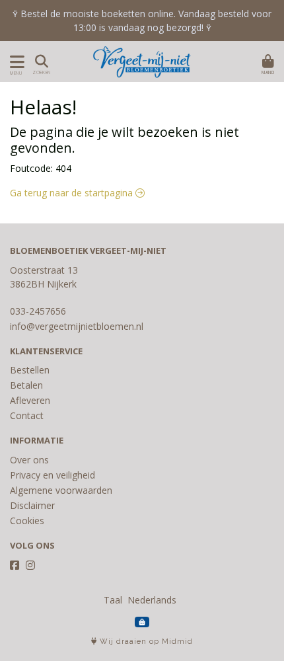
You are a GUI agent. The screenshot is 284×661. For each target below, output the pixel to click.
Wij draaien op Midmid (145, 641)
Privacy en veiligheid (52, 475)
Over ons (29, 459)
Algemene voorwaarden (61, 490)
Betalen (26, 385)
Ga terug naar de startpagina (72, 192)
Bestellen (30, 370)
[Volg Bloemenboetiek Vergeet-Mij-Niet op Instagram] (30, 565)
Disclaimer (32, 505)
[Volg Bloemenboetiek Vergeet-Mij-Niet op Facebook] (14, 565)
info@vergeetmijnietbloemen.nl (76, 326)
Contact (27, 415)
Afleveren (30, 400)
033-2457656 (38, 311)
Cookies (27, 520)
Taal (113, 600)
